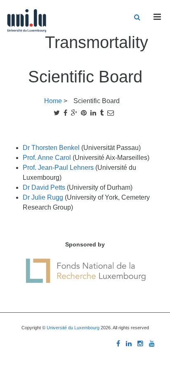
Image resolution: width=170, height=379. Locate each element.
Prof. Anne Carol (48, 157)
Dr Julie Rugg (44, 197)
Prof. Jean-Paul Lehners (59, 167)
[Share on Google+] (74, 112)
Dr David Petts (45, 187)
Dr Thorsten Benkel (52, 147)
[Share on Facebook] (65, 112)
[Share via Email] (110, 112)
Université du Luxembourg (73, 327)
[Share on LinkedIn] (93, 112)
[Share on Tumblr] (102, 112)
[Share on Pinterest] (84, 112)
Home (53, 100)
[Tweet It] (57, 112)
